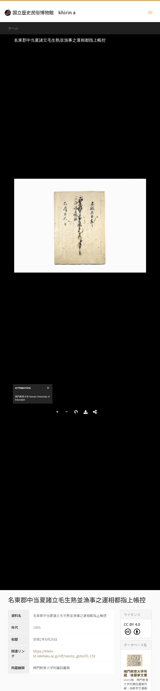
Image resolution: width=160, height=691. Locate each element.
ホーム (13, 28)
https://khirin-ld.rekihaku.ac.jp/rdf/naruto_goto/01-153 (64, 653)
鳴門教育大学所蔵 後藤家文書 (135, 673)
